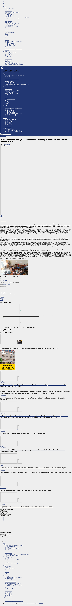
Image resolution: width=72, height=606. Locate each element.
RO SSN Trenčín (8, 57)
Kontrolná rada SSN (9, 15)
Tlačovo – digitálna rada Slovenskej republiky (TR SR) (17, 17)
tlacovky (11, 294)
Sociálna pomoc (8, 16)
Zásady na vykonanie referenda (12, 18)
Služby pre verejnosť (7, 61)
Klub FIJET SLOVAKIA (10, 42)
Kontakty (5, 51)
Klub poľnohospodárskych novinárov (13, 46)
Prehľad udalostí (11, 32)
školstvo (7, 294)
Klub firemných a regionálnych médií (13, 41)
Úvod (4, 6)
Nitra (6, 33)
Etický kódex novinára (10, 9)
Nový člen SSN (8, 22)
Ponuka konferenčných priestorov (13, 63)
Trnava (6, 36)
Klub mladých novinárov (10, 44)
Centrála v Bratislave (9, 53)
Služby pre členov (9, 25)
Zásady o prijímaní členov (10, 24)
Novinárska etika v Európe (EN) (12, 12)
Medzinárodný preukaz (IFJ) (11, 26)
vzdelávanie (20, 294)
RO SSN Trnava (8, 59)
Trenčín (7, 35)
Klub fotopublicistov (9, 43)
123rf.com (41, 603)
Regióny (4, 28)
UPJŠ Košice (15, 294)
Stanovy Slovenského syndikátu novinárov (14, 8)
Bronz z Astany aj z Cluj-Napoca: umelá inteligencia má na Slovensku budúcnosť (21, 316)
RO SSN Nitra (8, 55)
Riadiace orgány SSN (9, 14)
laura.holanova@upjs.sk (7, 280)
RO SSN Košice (8, 54)
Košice (6, 31)
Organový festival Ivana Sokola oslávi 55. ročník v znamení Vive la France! (19, 327)
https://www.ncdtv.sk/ (7, 284)
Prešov (6, 34)
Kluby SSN (7, 13)
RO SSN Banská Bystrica (10, 52)
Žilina (6, 37)
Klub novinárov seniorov (10, 45)
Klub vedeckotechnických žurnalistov (13, 49)
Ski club (7, 50)
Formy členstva (8, 21)
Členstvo (5, 20)
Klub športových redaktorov (11, 47)
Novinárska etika (8, 11)
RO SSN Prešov (8, 56)
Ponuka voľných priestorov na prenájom (14, 64)
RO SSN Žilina (8, 60)
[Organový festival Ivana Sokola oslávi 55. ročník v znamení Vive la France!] (13, 326)
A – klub (7, 40)
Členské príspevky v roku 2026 (12, 23)
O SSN (4, 7)
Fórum (6, 27)
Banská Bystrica (8, 30)
